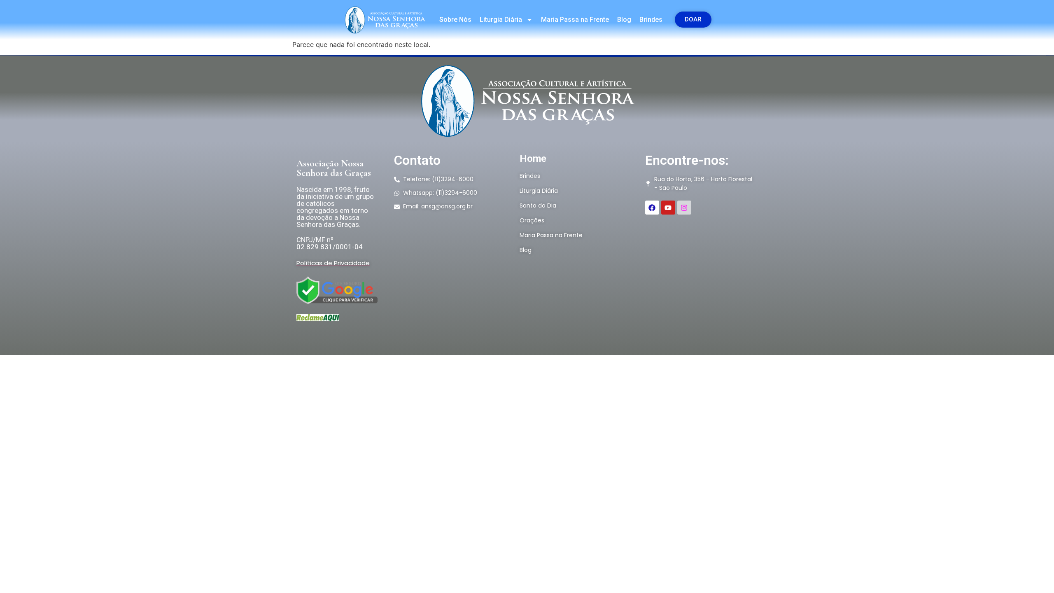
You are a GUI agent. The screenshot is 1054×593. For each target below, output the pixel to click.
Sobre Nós (455, 19)
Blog (624, 19)
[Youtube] (668, 208)
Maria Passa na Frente (575, 19)
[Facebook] (652, 208)
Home (533, 158)
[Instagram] (684, 208)
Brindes (650, 19)
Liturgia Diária (501, 19)
